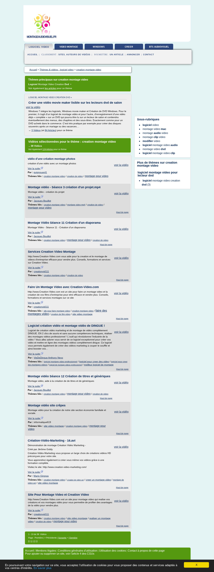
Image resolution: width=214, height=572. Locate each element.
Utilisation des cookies (112, 550)
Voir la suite (34, 168)
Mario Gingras (41, 476)
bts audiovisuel (159, 47)
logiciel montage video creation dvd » (50, 97)
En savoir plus (42, 568)
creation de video (75, 176)
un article (117, 54)
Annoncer (133, 54)
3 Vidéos (36, 130)
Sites (61, 54)
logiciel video (39, 47)
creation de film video (60, 314)
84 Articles (50, 130)
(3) (161, 182)
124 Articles (47, 149)
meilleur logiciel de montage (99, 364)
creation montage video (54, 176)
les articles (50, 88)
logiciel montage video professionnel (60, 362)
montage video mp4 (76, 205)
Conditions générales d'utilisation (77, 550)
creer (129, 47)
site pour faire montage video (57, 311)
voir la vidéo (33, 107)
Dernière (73, 538)
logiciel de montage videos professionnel (65, 365)
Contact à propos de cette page (146, 550)
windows (99, 47)
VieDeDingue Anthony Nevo (48, 357)
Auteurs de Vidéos (78, 54)
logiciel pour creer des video (94, 361)
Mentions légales (46, 550)
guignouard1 (40, 172)
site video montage (82, 314)
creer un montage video (98, 479)
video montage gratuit (69, 48)
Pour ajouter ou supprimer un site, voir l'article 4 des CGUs (59, 553)
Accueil (32, 54)
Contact (148, 54)
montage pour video (96, 176)
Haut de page (122, 212)
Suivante (62, 538)
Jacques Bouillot (42, 200)
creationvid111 (41, 271)
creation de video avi (75, 480)
